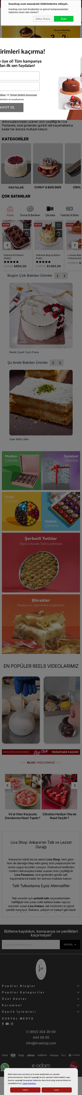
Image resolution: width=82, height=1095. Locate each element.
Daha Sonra (43, 18)
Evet (63, 18)
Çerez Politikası (29, 1083)
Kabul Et (25, 1090)
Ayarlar (56, 1090)
